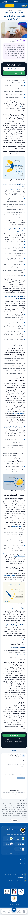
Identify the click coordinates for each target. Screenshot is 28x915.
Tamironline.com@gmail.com (16, 881)
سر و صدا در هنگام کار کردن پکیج (14, 555)
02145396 (20, 877)
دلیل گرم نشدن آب (14, 189)
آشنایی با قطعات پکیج (9, 575)
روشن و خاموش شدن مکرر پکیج (15, 412)
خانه (20, 10)
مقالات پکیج (10, 10)
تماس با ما (24, 871)
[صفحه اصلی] (23, 5)
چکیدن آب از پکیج (17, 526)
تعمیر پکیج (18, 107)
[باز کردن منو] (2, 5)
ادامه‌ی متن (15, 820)
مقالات (16, 10)
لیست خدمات (22, 1)
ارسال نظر (20, 778)
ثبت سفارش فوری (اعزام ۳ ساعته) (13, 73)
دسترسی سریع (23, 863)
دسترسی (24, 867)
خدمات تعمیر (23, 859)
